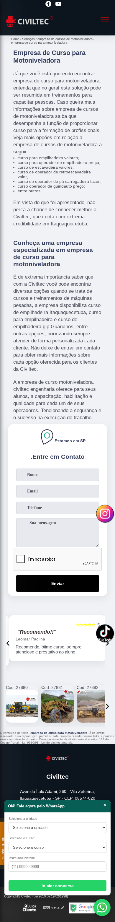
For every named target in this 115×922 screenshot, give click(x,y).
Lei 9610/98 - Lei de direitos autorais (47, 742)
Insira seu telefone (22, 858)
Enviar (57, 583)
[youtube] (58, 4)
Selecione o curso (21, 838)
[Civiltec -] (29, 29)
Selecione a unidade (23, 818)
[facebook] (48, 4)
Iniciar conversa (58, 885)
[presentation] (8, 642)
